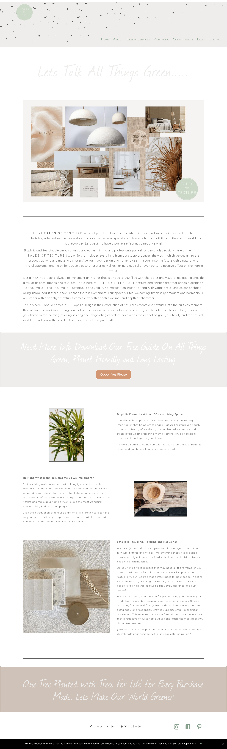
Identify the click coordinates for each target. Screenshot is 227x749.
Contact (215, 39)
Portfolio (162, 39)
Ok (200, 743)
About (118, 39)
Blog (201, 39)
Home (105, 39)
